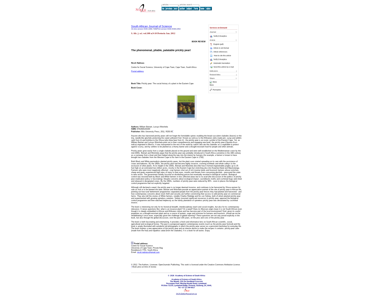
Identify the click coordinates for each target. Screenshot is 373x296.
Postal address (137, 71)
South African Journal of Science (151, 26)
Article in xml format (221, 48)
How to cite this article (222, 56)
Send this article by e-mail (223, 67)
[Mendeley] (211, 82)
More (215, 82)
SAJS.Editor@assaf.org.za (186, 294)
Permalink (217, 90)
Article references (220, 52)
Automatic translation (221, 63)
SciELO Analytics (220, 36)
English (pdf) (218, 44)
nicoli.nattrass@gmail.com (148, 252)
